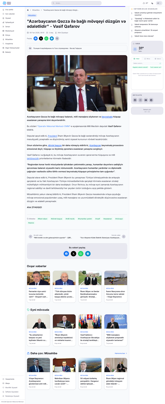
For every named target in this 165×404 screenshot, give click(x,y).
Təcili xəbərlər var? (155, 67)
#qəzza (31, 223)
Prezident (52, 136)
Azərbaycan (95, 145)
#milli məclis (70, 219)
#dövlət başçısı (56, 219)
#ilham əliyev (42, 219)
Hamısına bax (120, 353)
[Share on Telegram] (52, 38)
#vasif (97, 219)
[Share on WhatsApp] (46, 38)
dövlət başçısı (55, 145)
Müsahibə (36, 10)
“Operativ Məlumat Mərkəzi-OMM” (53, 126)
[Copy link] (57, 38)
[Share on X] (41, 38)
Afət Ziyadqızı (63, 33)
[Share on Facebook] (36, 38)
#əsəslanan (107, 219)
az (158, 3)
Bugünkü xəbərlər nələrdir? (140, 67)
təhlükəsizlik (33, 158)
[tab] (136, 59)
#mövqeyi (119, 219)
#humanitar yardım (85, 219)
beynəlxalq (107, 117)
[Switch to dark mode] (152, 3)
